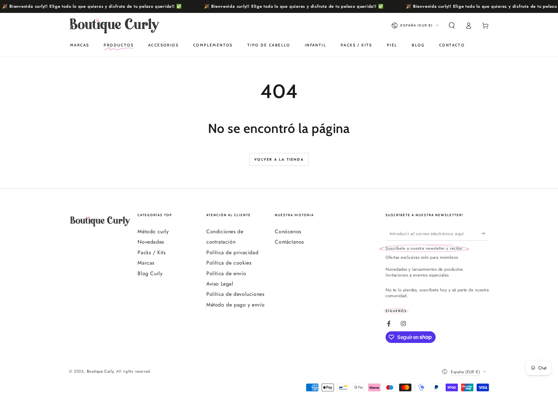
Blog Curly (150, 273)
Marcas (146, 262)
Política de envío (226, 273)
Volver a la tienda (279, 159)
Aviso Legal (219, 283)
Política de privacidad (232, 252)
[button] (451, 25)
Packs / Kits (151, 252)
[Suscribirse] (485, 233)
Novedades (151, 242)
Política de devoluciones (235, 294)
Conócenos (288, 231)
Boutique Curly (100, 371)
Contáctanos (289, 242)
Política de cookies (228, 262)
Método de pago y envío (235, 304)
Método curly (153, 231)
